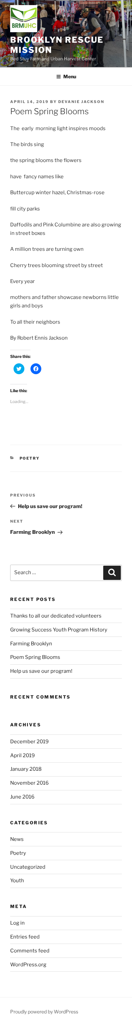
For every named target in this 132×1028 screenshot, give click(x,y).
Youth (17, 881)
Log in (17, 923)
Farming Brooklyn (31, 644)
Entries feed (25, 937)
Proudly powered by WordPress (44, 1011)
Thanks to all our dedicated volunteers (56, 616)
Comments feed (29, 951)
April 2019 (22, 755)
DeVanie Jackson (81, 101)
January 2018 (26, 769)
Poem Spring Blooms (35, 657)
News (17, 839)
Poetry (30, 458)
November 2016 (29, 783)
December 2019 (29, 742)
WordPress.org (28, 965)
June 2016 (22, 797)
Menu (69, 76)
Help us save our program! (41, 671)
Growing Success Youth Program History (58, 630)
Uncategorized (27, 867)
